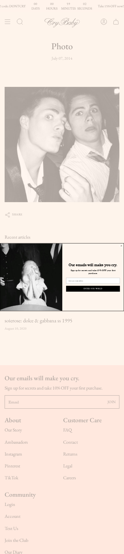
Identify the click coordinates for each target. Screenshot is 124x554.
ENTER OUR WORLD (93, 288)
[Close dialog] (121, 245)
